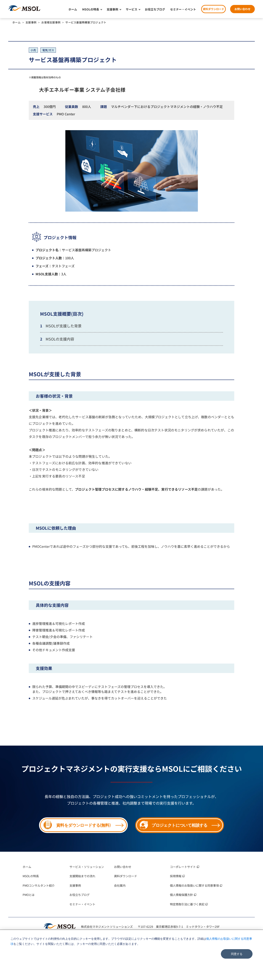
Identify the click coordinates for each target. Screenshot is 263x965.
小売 (33, 50)
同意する (236, 954)
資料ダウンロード (213, 9)
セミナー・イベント (183, 9)
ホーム (72, 9)
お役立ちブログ (155, 9)
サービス (131, 9)
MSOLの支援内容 (60, 339)
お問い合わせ (242, 9)
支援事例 (112, 9)
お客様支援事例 (50, 22)
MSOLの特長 (90, 9)
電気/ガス (48, 50)
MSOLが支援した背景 (64, 325)
